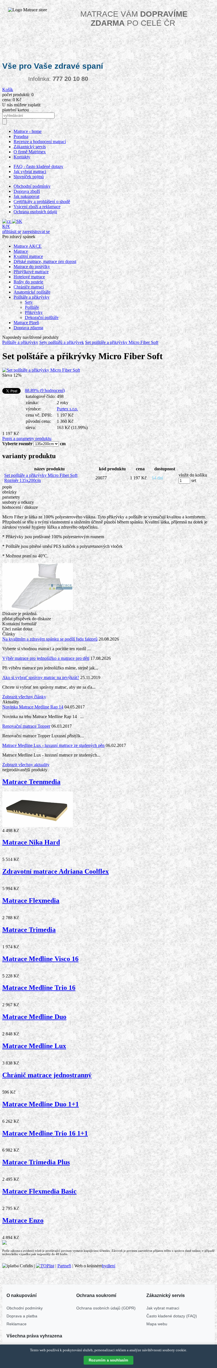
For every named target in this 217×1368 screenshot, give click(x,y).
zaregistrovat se (36, 231)
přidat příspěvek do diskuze (26, 618)
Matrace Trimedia (29, 929)
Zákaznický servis (30, 146)
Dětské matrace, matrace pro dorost (45, 261)
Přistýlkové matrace (31, 271)
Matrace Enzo (23, 1220)
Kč (5, 226)
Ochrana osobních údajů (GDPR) (106, 1308)
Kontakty (22, 156)
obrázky (9, 492)
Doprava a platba (21, 1316)
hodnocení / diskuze (20, 507)
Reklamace (16, 1324)
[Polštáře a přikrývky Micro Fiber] (41, 370)
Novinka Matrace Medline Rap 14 (32, 707)
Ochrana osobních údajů (35, 211)
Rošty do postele (28, 281)
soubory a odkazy (18, 502)
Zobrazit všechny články (24, 696)
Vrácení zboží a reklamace (37, 206)
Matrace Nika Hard (31, 842)
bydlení (108, 1265)
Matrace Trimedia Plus (36, 1162)
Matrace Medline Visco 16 (40, 958)
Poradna (21, 136)
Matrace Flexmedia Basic (39, 1191)
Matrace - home (28, 131)
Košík (7, 89)
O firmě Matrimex (30, 151)
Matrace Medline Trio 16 (38, 987)
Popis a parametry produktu (26, 438)
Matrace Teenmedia (31, 781)
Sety (29, 302)
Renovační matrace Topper (26, 726)
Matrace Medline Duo (34, 1016)
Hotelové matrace (29, 276)
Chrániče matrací (29, 287)
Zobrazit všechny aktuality (25, 764)
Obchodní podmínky (32, 186)
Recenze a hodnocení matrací (40, 141)
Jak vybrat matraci (30, 171)
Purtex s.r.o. (67, 408)
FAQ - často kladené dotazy (38, 166)
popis (7, 486)
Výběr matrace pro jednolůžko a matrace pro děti (45, 658)
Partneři (64, 1265)
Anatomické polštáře (32, 292)
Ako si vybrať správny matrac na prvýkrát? (40, 677)
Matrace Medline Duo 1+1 (40, 1104)
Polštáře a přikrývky (31, 297)
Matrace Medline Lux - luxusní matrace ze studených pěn (53, 745)
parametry (11, 497)
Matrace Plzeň (26, 322)
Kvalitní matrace (28, 256)
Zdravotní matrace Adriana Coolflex (55, 871)
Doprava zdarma (28, 327)
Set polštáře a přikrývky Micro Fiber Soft (121, 342)
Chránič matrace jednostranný (47, 1075)
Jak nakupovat (26, 196)
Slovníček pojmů (29, 176)
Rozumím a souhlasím (108, 1360)
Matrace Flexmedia (30, 900)
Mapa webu (156, 1324)
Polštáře (32, 307)
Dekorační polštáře (41, 317)
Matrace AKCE (28, 246)
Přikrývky (34, 312)
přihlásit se (11, 231)
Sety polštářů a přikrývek (61, 342)
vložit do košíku (193, 475)
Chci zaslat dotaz (17, 628)
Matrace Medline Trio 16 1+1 (45, 1133)
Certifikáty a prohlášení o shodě (42, 201)
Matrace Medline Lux (34, 1046)
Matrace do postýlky (32, 266)
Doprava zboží (27, 191)
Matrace (21, 251)
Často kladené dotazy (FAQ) (171, 1316)
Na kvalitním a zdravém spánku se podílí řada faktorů (49, 639)
